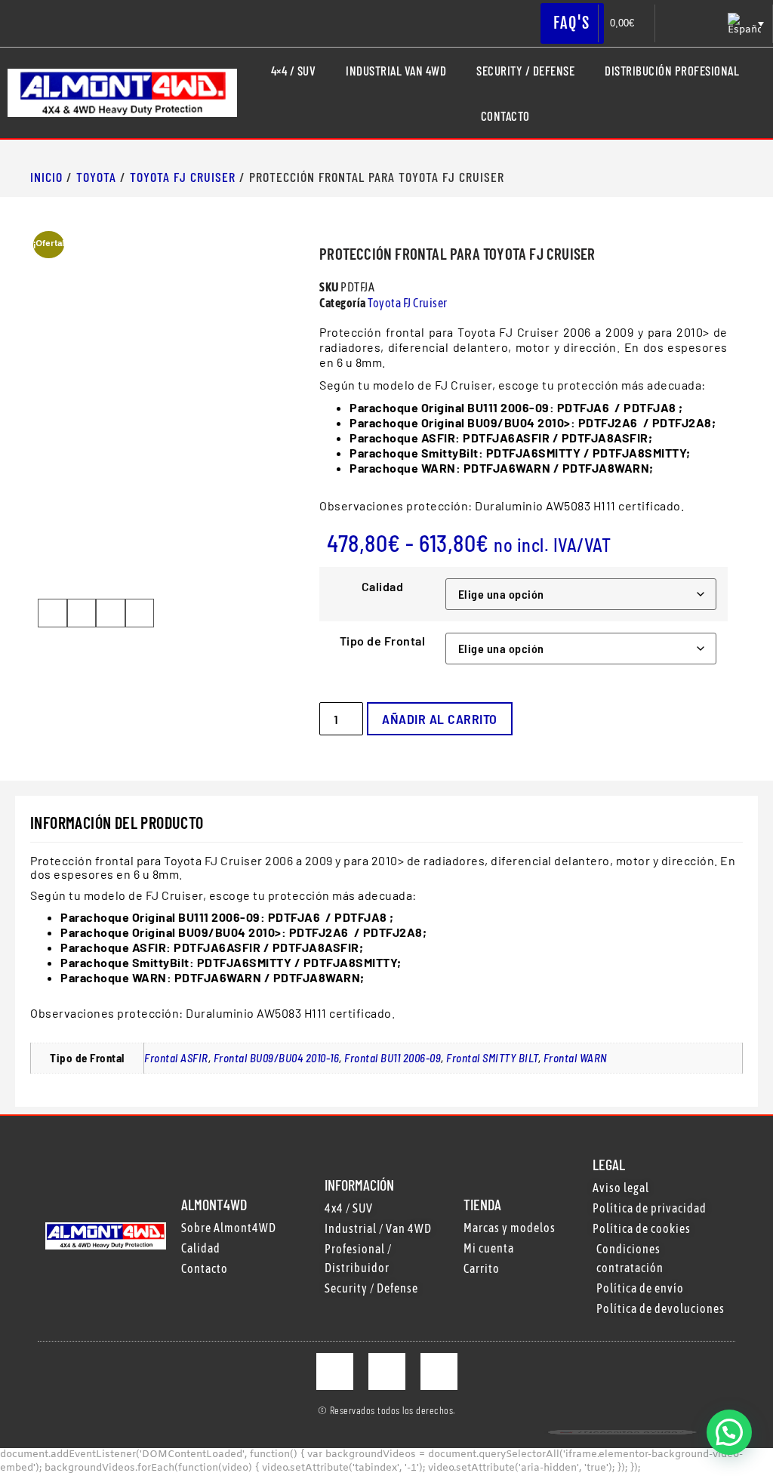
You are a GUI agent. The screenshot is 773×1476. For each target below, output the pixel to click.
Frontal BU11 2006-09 (392, 1058)
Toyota (96, 176)
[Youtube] (438, 1371)
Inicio (46, 176)
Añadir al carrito (439, 718)
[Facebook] (334, 1371)
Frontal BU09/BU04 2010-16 (277, 1058)
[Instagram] (386, 1371)
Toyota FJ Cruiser (183, 176)
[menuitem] (744, 24)
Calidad (383, 587)
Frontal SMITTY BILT (492, 1058)
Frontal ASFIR (176, 1058)
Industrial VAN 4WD (396, 70)
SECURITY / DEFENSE (525, 70)
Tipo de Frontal (383, 641)
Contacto (505, 115)
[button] (52, 613)
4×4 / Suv (293, 70)
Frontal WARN (576, 1058)
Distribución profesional (672, 70)
